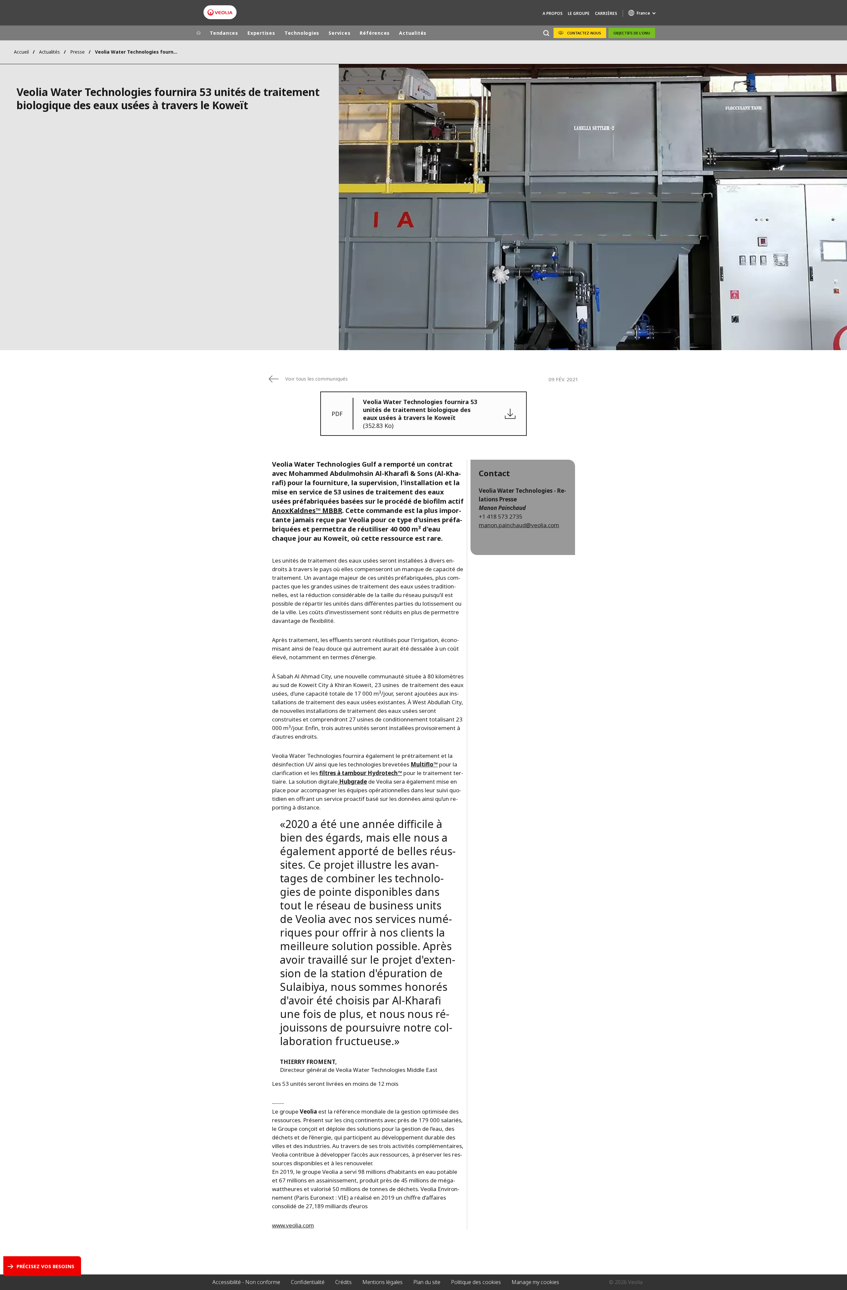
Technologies (302, 33)
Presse (77, 52)
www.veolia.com (293, 1225)
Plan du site (426, 1282)
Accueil (21, 52)
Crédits (343, 1282)
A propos (552, 13)
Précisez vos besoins (45, 1266)
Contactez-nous (584, 32)
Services (339, 33)
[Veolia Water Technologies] (220, 12)
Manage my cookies (535, 1282)
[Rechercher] (546, 33)
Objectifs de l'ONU (631, 32)
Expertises (261, 33)
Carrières (606, 13)
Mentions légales (382, 1282)
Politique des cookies (476, 1282)
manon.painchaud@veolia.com (519, 525)
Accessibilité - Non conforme (246, 1282)
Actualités (412, 33)
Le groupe (579, 13)
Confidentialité (308, 1282)
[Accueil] (198, 33)
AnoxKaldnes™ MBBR (307, 510)
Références (375, 33)
